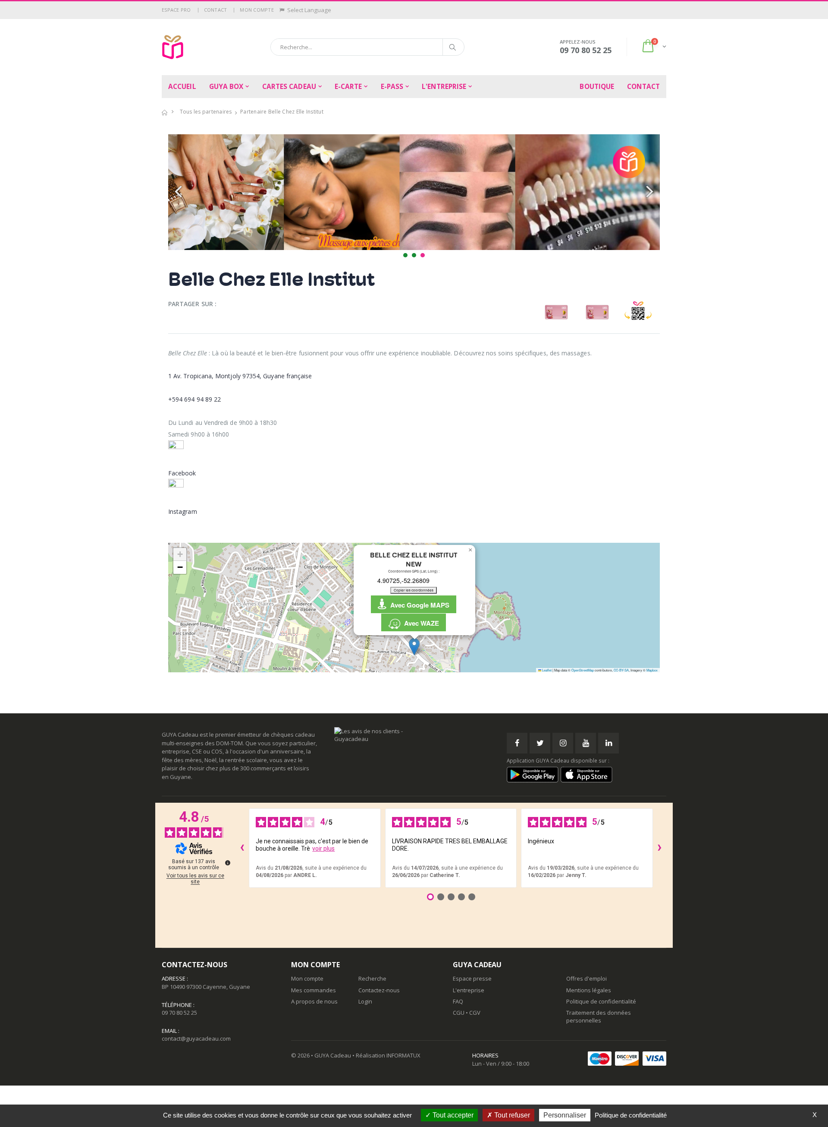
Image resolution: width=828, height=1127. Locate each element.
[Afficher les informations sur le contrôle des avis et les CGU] (227, 862)
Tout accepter (452, 1115)
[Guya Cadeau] (173, 47)
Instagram (182, 511)
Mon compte (257, 9)
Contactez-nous (379, 990)
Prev (179, 192)
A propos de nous (314, 1001)
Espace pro (176, 9)
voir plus (323, 848)
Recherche (372, 978)
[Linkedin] (608, 743)
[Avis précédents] (242, 848)
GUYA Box (226, 86)
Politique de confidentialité (601, 1001)
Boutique (597, 86)
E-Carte (348, 86)
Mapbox (652, 670)
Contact (215, 9)
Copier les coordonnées (413, 590)
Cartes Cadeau (289, 86)
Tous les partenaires (206, 111)
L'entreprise (444, 86)
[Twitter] (540, 743)
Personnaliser (564, 1115)
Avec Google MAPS (418, 605)
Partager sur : (192, 304)
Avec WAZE (420, 623)
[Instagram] (562, 743)
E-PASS (392, 86)
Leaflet (546, 670)
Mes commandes (313, 990)
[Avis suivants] (660, 848)
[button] (653, 47)
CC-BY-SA (621, 670)
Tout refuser (511, 1115)
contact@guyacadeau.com (196, 1038)
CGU (458, 1012)
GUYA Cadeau (332, 1055)
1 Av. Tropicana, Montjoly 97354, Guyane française (240, 376)
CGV (474, 1012)
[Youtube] (585, 743)
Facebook (182, 473)
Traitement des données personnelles (598, 1016)
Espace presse (472, 978)
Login (365, 1001)
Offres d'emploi (586, 978)
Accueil (182, 86)
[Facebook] (517, 743)
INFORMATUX (403, 1055)
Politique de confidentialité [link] (631, 1115)
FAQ (458, 1001)
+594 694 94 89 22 (194, 399)
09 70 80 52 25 (179, 1012)
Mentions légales (588, 990)
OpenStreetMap (582, 670)
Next (649, 192)
